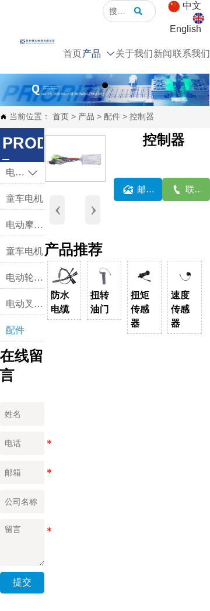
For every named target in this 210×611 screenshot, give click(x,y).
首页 (60, 116)
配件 (112, 116)
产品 (86, 116)
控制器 (142, 116)
